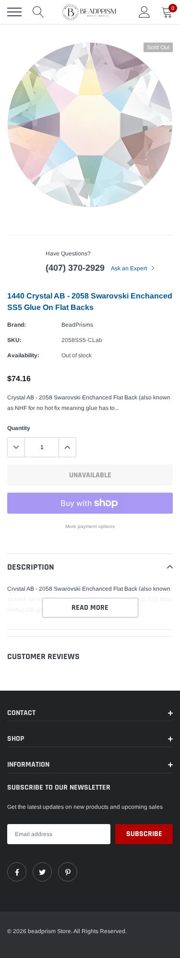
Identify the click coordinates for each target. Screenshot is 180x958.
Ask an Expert (129, 268)
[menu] (14, 12)
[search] (38, 12)
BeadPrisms (77, 324)
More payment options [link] (90, 526)
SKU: (14, 340)
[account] (144, 12)
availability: (23, 355)
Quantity (18, 428)
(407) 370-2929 (75, 268)
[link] (16, 871)
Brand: (16, 324)
